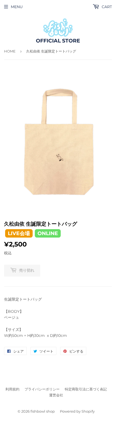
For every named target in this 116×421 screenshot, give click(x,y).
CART (106, 6)
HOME (10, 51)
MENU (17, 6)
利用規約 (12, 389)
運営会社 (56, 395)
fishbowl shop (42, 411)
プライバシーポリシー (42, 389)
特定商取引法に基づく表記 (86, 389)
